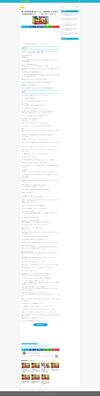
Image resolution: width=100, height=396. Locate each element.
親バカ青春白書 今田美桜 (48, 345)
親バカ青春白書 (22, 7)
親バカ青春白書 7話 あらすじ (33, 343)
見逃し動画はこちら (40, 324)
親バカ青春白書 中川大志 (39, 345)
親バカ (23, 345)
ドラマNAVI (24, 1)
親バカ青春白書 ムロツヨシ (30, 345)
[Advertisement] (40, 36)
